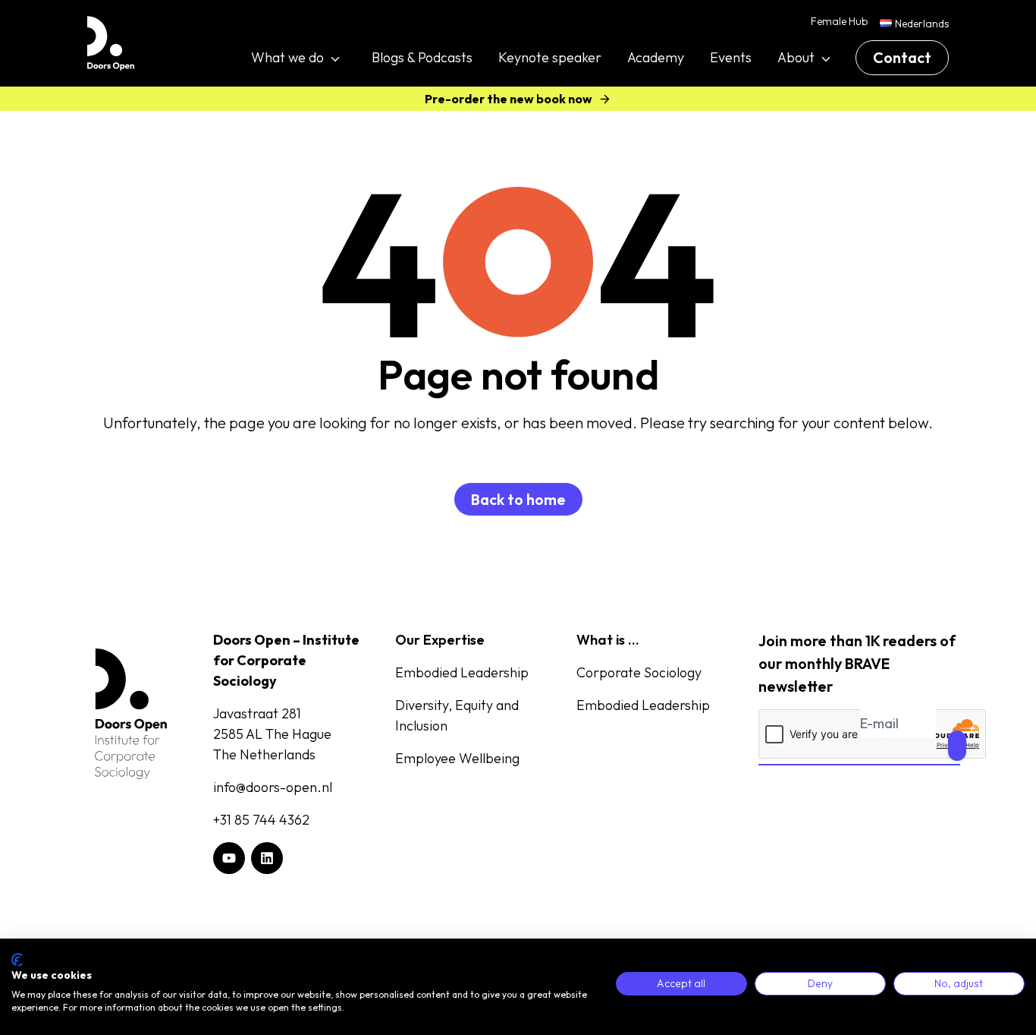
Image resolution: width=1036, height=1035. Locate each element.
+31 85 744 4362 (261, 819)
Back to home (518, 499)
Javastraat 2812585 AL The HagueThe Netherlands (272, 734)
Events (731, 57)
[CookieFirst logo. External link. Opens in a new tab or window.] (17, 960)
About (796, 57)
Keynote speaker (549, 57)
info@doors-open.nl (272, 787)
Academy (655, 57)
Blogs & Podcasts (422, 57)
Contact (902, 57)
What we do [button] (287, 57)
